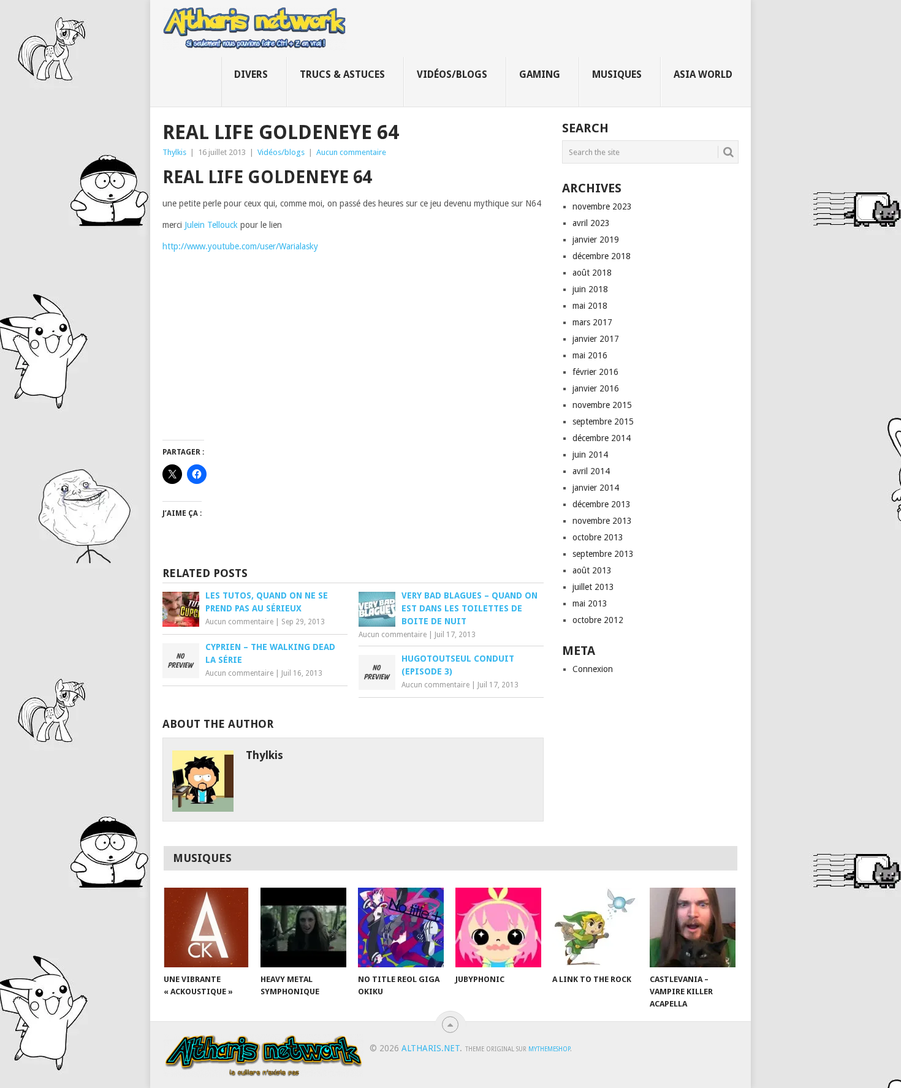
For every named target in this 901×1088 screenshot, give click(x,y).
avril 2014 (591, 471)
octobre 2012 (597, 620)
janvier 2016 (595, 388)
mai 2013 (589, 603)
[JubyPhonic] (498, 927)
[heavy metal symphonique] (303, 927)
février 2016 (595, 372)
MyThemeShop (549, 1049)
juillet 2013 (593, 587)
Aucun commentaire (351, 152)
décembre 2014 (601, 438)
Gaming (539, 74)
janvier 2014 (595, 488)
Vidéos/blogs (452, 74)
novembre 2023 (602, 206)
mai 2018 (589, 306)
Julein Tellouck (212, 225)
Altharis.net (430, 1048)
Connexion (592, 669)
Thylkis (174, 152)
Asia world (703, 74)
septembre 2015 (603, 421)
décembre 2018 (601, 256)
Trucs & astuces (342, 74)
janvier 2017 (595, 339)
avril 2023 (591, 223)
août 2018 (592, 273)
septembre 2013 (603, 554)
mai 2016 (589, 355)
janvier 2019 (595, 239)
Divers (251, 74)
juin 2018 (590, 289)
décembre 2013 (601, 504)
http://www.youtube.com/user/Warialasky (240, 246)
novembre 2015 (602, 405)
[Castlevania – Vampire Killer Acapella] (693, 927)
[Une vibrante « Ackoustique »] (206, 927)
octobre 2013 (597, 537)
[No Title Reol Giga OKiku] (401, 927)
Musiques (617, 74)
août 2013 (592, 570)
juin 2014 (590, 454)
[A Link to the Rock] (595, 927)
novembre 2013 (602, 521)
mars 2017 (592, 322)
